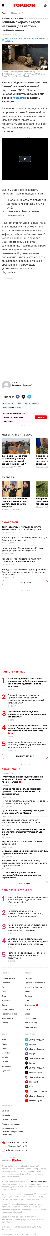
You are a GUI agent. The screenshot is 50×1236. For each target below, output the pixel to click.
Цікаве (5, 1023)
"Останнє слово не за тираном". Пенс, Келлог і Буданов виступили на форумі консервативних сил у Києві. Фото (28, 728)
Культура (6, 1000)
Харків (5, 1057)
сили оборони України (12, 407)
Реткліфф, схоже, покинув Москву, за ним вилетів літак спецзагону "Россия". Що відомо (24, 832)
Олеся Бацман (35, 1072)
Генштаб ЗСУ (8, 403)
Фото (27, 1009)
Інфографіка (7, 1018)
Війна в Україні (17, 13)
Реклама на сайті (9, 1120)
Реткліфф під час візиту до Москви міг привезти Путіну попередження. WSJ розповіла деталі (21, 791)
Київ (4, 1039)
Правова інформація (11, 1124)
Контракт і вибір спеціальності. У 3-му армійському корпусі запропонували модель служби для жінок (24, 863)
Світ (4, 992)
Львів (4, 1044)
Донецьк (6, 1053)
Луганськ (6, 1070)
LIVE (27, 1000)
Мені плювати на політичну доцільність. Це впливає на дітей (21, 560)
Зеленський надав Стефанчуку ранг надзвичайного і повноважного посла (21, 821)
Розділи (28, 973)
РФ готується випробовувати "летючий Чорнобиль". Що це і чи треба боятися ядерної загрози (22, 779)
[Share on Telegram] (29, 397)
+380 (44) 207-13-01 (16, 1142)
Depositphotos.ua (37, 1181)
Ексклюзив (30, 1005)
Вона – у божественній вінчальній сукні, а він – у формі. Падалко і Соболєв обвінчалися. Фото (28, 899)
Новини (5, 973)
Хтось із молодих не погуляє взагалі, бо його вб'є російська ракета (22, 528)
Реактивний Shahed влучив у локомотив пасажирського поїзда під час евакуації (27, 714)
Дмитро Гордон (36, 1039)
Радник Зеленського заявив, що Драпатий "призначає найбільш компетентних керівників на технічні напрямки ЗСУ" (26, 699)
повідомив (19, 97)
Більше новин (25, 883)
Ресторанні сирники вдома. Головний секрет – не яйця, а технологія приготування (26, 955)
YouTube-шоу (31, 1023)
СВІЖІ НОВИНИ (11, 769)
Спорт (4, 996)
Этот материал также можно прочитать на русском (26, 39)
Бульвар (8, 477)
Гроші (4, 987)
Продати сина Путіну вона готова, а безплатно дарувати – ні (24, 538)
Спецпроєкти (31, 1027)
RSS (31, 1086)
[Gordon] (24, 5)
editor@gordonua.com (17, 1150)
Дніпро (5, 1062)
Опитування (30, 1018)
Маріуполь (6, 1066)
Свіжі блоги (10, 522)
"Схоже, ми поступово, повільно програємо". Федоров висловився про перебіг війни (22, 875)
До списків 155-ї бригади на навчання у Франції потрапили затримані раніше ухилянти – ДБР (15, 460)
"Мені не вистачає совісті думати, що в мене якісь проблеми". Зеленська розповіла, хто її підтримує (27, 927)
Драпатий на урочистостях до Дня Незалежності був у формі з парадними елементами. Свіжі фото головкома (28, 941)
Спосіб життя (8, 1009)
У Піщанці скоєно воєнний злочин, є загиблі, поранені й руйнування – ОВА (25, 852)
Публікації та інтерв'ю (35, 983)
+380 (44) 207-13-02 (16, 1146)
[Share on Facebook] (18, 397)
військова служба (32, 403)
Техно (4, 1005)
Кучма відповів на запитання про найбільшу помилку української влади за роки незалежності (27, 744)
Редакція (6, 1115)
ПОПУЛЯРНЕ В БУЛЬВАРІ (17, 890)
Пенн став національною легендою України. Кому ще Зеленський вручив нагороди (15, 502)
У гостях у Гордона (33, 987)
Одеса (4, 1048)
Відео (27, 1014)
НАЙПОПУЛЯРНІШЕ (13, 671)
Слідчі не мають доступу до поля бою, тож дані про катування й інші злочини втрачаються (24, 572)
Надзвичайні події (10, 1014)
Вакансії (5, 1111)
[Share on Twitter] (23, 397)
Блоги (27, 992)
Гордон (5, 13)
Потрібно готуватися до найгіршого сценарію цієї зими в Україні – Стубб (25, 802)
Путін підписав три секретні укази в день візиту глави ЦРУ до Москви (23, 811)
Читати (40, 417)
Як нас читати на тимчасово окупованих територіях (12, 1131)
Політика (18, 467)
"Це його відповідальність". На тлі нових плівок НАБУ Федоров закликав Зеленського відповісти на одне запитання (27, 682)
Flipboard (33, 1082)
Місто (4, 1034)
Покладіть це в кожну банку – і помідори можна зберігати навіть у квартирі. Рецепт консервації (25, 913)
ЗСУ (19, 403)
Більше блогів (25, 583)
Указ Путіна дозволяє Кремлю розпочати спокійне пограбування (22, 549)
